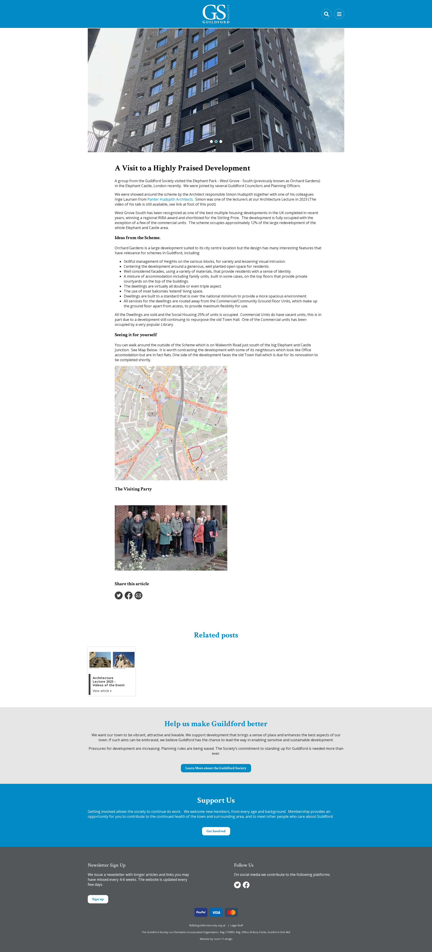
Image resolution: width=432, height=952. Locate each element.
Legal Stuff (236, 925)
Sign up (98, 899)
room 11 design (223, 939)
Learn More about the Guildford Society (216, 768)
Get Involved (216, 831)
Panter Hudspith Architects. (170, 199)
